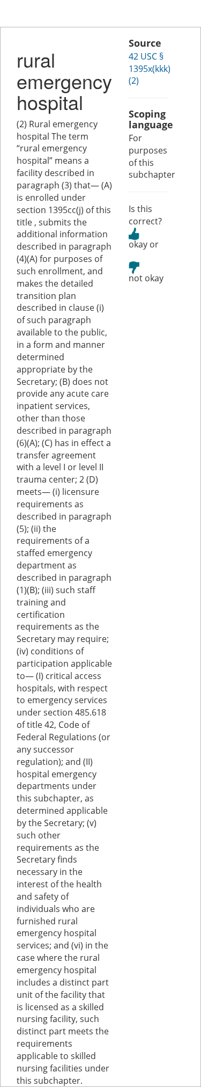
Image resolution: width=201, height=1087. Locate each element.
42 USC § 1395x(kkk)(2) (149, 68)
